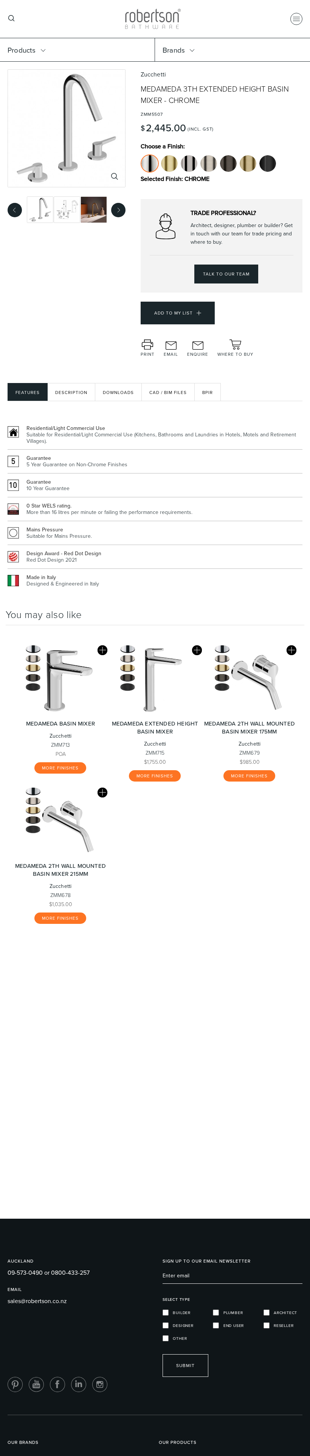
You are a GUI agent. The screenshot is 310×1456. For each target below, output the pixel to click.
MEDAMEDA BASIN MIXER (60, 723)
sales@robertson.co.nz (37, 1301)
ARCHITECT (284, 1312)
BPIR (207, 392)
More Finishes (60, 768)
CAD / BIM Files (168, 392)
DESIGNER (181, 1325)
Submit (185, 1365)
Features (28, 392)
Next (116, 208)
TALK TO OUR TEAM (226, 274)
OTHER (178, 1338)
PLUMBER (231, 1312)
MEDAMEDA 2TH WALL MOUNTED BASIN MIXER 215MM (60, 870)
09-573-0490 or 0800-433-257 (49, 1272)
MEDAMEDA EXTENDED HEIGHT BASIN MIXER (155, 727)
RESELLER (282, 1325)
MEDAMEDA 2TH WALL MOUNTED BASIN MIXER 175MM (249, 727)
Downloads (118, 392)
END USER (231, 1325)
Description (71, 392)
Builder (180, 1312)
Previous (12, 208)
